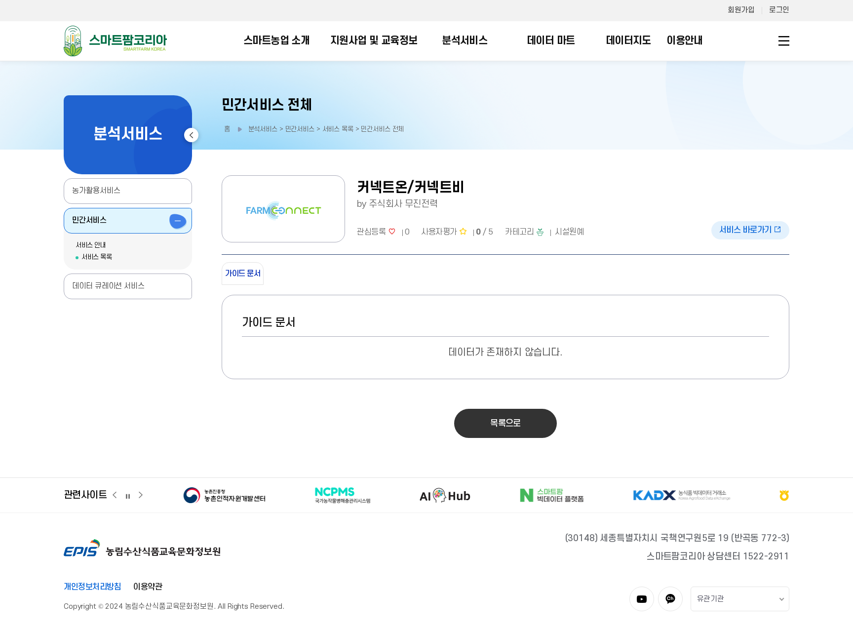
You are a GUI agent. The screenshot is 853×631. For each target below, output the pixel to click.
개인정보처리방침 (92, 587)
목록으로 (505, 423)
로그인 (779, 10)
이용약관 (147, 587)
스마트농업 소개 (276, 40)
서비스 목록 (96, 257)
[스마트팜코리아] (115, 40)
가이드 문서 (242, 273)
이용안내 (684, 40)
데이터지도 (628, 40)
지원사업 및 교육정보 (373, 40)
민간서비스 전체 (267, 105)
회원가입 (741, 10)
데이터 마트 (551, 40)
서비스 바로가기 (746, 230)
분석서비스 (464, 40)
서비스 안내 (91, 245)
